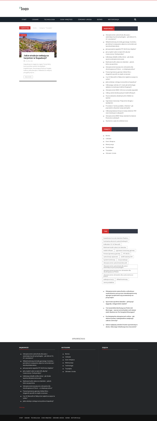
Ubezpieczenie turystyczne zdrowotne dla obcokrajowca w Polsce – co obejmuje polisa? (120, 68)
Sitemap (22, 407)
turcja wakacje (123, 260)
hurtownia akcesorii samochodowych (115, 241)
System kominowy (109, 260)
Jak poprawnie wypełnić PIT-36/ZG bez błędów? (121, 49)
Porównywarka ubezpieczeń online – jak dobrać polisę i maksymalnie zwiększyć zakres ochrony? (120, 318)
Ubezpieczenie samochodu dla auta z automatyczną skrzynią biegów (115, 266)
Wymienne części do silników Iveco (117, 121)
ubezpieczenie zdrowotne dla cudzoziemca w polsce (118, 275)
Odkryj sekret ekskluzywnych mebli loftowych (120, 93)
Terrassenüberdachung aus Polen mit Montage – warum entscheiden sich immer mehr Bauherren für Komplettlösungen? (121, 310)
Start (24, 19)
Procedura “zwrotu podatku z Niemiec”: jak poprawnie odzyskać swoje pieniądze (119, 107)
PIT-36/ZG (126, 254)
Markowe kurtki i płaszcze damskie (114, 247)
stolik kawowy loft (126, 257)
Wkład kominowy (122, 279)
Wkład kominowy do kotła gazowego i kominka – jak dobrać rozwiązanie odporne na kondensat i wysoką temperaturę (121, 44)
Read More (28, 77)
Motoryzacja (113, 19)
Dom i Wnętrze (66, 19)
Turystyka (23, 35)
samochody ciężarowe (110, 257)
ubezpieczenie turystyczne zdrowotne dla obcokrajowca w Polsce (117, 271)
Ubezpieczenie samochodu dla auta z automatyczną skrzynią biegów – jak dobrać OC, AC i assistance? (121, 37)
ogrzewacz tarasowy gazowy (125, 250)
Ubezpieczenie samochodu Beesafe (115, 263)
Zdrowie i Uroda (85, 19)
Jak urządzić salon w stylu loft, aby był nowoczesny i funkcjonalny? (118, 53)
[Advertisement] (99, 8)
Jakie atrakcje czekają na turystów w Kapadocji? (36, 56)
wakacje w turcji (108, 279)
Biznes (99, 19)
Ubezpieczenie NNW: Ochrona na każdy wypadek (122, 90)
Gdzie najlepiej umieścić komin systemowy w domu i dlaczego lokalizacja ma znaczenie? (121, 326)
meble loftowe (108, 250)
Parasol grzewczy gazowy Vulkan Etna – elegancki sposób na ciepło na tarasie (119, 73)
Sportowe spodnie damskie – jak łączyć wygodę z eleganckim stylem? (120, 303)
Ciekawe (35, 19)
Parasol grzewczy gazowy (111, 254)
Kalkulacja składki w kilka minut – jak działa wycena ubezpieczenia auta (120, 58)
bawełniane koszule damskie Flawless (115, 238)
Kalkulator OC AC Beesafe (111, 244)
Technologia (49, 19)
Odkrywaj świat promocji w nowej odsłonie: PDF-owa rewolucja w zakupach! (121, 112)
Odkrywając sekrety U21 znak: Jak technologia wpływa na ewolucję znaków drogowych (120, 86)
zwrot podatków (108, 282)
